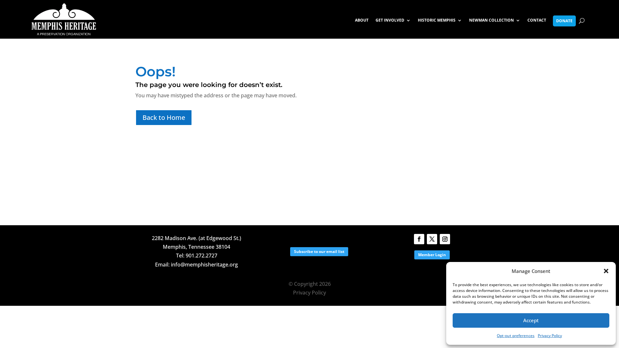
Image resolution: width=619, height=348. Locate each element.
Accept (531, 320)
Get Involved (390, 20)
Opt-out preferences (516, 335)
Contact (536, 20)
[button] (606, 271)
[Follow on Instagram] (445, 239)
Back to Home (163, 117)
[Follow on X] (432, 239)
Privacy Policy (550, 335)
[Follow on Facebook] (419, 239)
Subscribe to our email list (319, 251)
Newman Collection (491, 20)
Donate (564, 21)
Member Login (432, 254)
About (361, 20)
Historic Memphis (437, 20)
